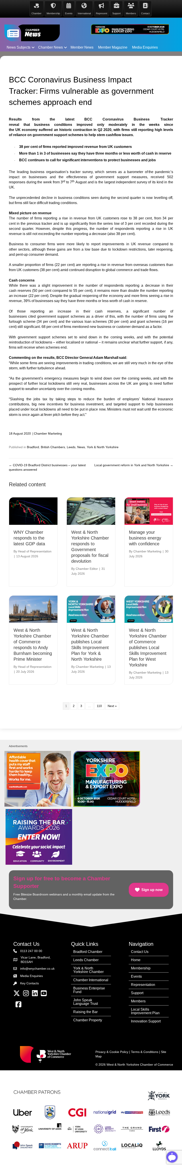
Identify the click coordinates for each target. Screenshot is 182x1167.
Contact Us (139, 952)
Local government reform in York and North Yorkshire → (133, 465)
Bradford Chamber (87, 952)
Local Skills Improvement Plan (145, 1011)
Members (138, 1001)
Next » (112, 706)
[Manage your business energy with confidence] (149, 511)
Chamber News (50, 47)
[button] (33, 47)
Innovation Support (146, 1021)
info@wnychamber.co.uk (37, 968)
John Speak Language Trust (85, 1002)
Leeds (71, 447)
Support (137, 993)
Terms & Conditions (144, 1052)
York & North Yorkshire (103, 447)
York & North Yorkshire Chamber (88, 970)
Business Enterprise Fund (89, 990)
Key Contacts (29, 983)
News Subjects (18, 47)
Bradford (33, 447)
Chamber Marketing (48, 433)
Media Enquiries (145, 47)
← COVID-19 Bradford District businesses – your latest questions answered (47, 467)
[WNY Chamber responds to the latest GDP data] (33, 511)
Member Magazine (112, 47)
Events (136, 976)
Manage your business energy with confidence (145, 538)
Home (135, 960)
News (81, 447)
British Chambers (53, 447)
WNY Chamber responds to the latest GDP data (29, 538)
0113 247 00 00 (31, 951)
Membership (140, 968)
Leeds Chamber (86, 960)
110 (99, 706)
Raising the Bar (85, 1012)
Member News (82, 47)
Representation (143, 985)
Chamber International (90, 980)
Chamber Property (87, 1020)
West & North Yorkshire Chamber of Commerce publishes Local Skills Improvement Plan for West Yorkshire (148, 647)
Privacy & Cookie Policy (111, 1052)
